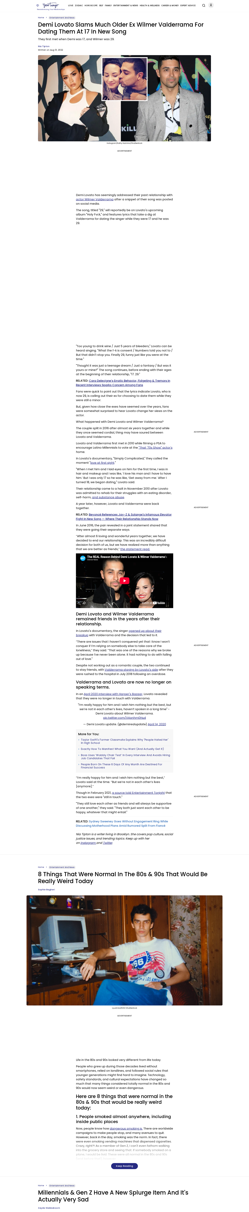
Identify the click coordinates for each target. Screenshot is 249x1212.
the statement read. (135, 549)
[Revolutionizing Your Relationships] (51, 5)
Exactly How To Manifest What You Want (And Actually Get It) (122, 749)
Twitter (107, 843)
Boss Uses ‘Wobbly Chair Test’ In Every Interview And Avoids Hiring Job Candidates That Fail (125, 757)
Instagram (88, 843)
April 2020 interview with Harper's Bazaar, (113, 694)
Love (70, 5)
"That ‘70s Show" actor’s (155, 448)
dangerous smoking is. (126, 1129)
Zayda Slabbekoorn (49, 1208)
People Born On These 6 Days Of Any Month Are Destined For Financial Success (121, 766)
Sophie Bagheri (46, 889)
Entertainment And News (62, 17)
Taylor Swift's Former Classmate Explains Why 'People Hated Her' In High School (124, 741)
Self (101, 5)
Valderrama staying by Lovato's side (131, 670)
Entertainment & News (125, 5)
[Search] (203, 5)
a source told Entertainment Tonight (138, 793)
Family (108, 5)
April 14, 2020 (157, 724)
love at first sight (102, 463)
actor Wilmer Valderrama (95, 199)
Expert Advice (188, 5)
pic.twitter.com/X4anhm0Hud (124, 718)
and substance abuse (108, 497)
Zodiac (79, 5)
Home (41, 17)
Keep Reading (124, 1166)
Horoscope (91, 5)
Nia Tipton (43, 46)
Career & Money (170, 5)
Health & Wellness (150, 5)
